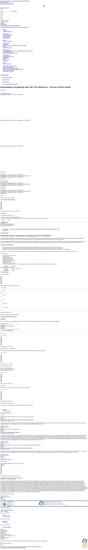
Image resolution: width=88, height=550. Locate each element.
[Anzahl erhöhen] (9, 220)
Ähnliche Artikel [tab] (6, 410)
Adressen (13, 25)
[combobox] (6, 11)
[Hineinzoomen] (7, 182)
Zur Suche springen (14, 0)
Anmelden (2, 23)
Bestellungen (17, 25)
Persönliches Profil (8, 25)
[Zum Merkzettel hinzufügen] (2, 418)
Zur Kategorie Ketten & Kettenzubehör (10, 53)
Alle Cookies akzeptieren (21, 547)
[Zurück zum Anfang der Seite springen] (1, 545)
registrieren (4, 24)
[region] (44, 143)
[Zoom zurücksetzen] (4, 182)
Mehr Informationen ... (37, 546)
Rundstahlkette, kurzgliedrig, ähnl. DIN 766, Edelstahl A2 (11, 477)
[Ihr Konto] (1, 19)
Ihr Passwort (3, 324)
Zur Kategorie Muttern (7, 41)
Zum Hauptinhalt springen (5, 0)
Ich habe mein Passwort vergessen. (7, 325)
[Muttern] (14, 45)
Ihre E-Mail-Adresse (4, 323)
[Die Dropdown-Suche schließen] (15, 11)
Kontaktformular (10, 510)
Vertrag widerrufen (4, 511)
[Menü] (1, 9)
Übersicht (2, 25)
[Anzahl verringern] (2, 220)
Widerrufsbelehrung (6, 516)
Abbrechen (2, 328)
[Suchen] (13, 11)
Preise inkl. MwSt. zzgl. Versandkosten (8, 199)
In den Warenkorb (4, 222)
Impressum (5, 522)
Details (1, 428)
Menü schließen (5, 21)
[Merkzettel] (1, 17)
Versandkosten (21, 540)
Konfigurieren (13, 547)
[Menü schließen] (3, 42)
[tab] (31, 229)
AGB (4, 515)
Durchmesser (5, 217)
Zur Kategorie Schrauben (7, 31)
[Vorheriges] (1, 172)
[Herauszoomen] (1, 182)
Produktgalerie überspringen (5, 412)
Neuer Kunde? (57, 321)
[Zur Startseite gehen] (4, 7)
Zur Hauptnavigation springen (24, 0)
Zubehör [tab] (4, 409)
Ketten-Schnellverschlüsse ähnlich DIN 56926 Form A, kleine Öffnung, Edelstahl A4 (16, 448)
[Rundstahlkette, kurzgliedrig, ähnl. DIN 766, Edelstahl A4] (11, 94)
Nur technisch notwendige (5, 547)
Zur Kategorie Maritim (7, 63)
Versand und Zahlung (7, 527)
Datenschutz (5, 521)
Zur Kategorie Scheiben (7, 47)
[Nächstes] (4, 172)
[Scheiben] (18, 50)
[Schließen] (0, 180)
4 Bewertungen (3, 213)
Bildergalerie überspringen (5, 93)
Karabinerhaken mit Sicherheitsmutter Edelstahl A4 (10, 432)
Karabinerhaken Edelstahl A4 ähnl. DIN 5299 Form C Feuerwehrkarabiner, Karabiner (16, 419)
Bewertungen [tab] (5, 230)
